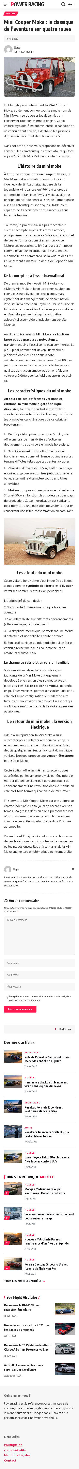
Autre (29, 1127)
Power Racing (27, 4)
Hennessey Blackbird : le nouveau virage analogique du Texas (46, 1084)
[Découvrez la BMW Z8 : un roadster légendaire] (65, 1309)
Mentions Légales (17, 1455)
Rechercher (65, 1029)
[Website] (73, 869)
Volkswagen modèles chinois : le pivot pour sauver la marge (49, 1216)
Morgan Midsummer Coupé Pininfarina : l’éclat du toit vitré (45, 1191)
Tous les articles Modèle (25, 1280)
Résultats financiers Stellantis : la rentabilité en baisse (47, 1134)
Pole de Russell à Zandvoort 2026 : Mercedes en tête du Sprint (47, 1059)
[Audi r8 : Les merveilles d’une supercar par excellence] (65, 1369)
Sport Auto (32, 1052)
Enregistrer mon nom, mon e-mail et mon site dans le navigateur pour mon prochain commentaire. (40, 998)
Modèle (11, 13)
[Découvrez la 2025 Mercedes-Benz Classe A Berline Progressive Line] (65, 1349)
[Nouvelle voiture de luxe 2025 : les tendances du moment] (65, 1329)
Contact (10, 1460)
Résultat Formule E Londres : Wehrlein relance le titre (44, 1109)
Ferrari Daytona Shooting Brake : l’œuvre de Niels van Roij (46, 1266)
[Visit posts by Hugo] (8, 49)
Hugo (17, 47)
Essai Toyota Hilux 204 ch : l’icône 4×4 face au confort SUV (47, 1159)
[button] (7, 4)
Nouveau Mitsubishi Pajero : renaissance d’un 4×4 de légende (47, 1241)
